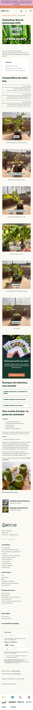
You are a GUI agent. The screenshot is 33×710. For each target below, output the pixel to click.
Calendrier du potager (8, 581)
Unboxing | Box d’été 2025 (19, 508)
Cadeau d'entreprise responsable (11, 601)
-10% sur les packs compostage (11, 555)
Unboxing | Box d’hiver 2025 (20, 501)
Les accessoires (6, 561)
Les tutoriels (5, 577)
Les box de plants (7, 559)
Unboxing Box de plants (9, 15)
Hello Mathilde (17, 673)
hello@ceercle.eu (13, 534)
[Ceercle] (5, 10)
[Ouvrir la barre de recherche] (26, 10)
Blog (3, 579)
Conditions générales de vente (9, 684)
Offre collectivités (6, 599)
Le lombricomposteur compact (10, 549)
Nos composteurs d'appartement (11, 551)
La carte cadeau (6, 563)
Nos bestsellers (6, 548)
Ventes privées (6, 567)
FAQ (3, 575)
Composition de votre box (11, 65)
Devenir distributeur (7, 603)
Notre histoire (5, 595)
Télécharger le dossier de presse (11, 597)
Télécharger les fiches (16, 375)
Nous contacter (6, 585)
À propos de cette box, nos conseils (13, 68)
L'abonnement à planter (8, 557)
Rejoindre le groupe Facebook (10, 583)
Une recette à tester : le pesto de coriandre (15, 70)
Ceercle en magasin (7, 565)
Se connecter (5, 616)
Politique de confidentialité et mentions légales (13, 679)
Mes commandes (6, 618)
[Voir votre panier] (21, 10)
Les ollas (4, 553)
